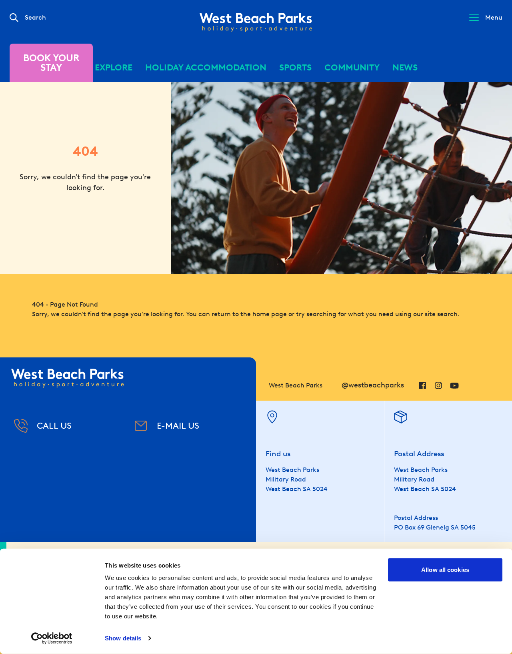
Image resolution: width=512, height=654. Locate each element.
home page (269, 314)
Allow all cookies (445, 569)
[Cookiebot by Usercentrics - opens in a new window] (52, 638)
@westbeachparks (373, 385)
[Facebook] (422, 385)
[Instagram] (438, 385)
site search (441, 314)
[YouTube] (454, 385)
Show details (123, 638)
